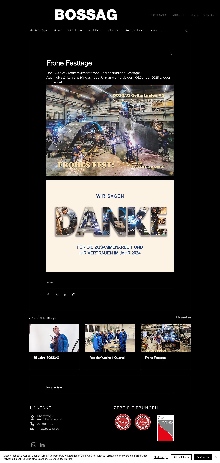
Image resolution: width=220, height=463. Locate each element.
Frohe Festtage (155, 357)
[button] (186, 30)
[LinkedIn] (42, 444)
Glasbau (113, 30)
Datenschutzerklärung (61, 458)
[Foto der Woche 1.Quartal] (110, 338)
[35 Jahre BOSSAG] (54, 338)
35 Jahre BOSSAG (46, 357)
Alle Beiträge (38, 30)
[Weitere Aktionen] (171, 53)
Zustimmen (203, 457)
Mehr (154, 30)
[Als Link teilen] (73, 294)
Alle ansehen (183, 317)
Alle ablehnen (181, 457)
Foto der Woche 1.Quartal (107, 357)
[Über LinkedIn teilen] (65, 294)
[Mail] (32, 429)
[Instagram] (33, 444)
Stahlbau (95, 30)
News (57, 30)
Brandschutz (135, 30)
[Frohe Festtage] (166, 338)
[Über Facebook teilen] (48, 294)
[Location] (32, 417)
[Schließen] (216, 457)
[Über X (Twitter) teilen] (56, 294)
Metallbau (75, 30)
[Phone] (32, 424)
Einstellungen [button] (161, 457)
